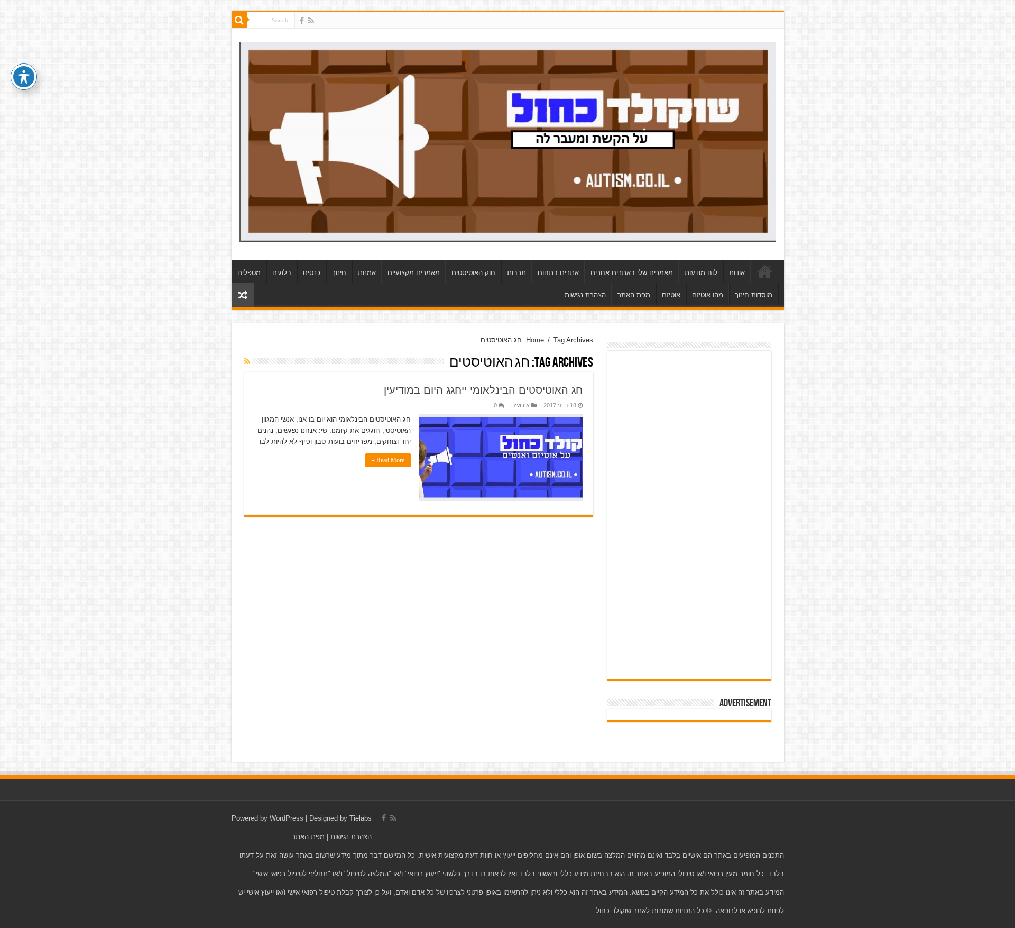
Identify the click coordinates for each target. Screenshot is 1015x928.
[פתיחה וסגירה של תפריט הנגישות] (23, 76)
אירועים (520, 405)
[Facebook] (302, 20)
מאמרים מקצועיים (413, 273)
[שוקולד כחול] (507, 139)
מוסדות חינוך (753, 295)
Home (535, 340)
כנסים (311, 273)
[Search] (239, 20)
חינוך (339, 273)
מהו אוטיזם (707, 295)
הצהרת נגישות (585, 295)
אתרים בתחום (558, 273)
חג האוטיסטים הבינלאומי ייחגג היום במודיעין (483, 390)
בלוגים (281, 273)
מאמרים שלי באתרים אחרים (631, 273)
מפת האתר (633, 295)
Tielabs (360, 818)
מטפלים (249, 273)
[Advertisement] (689, 515)
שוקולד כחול (765, 271)
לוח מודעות (701, 273)
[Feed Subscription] (247, 361)
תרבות (516, 273)
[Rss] (311, 20)
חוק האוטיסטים (473, 273)
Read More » (388, 460)
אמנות (367, 273)
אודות (737, 273)
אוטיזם (671, 295)
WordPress (286, 818)
